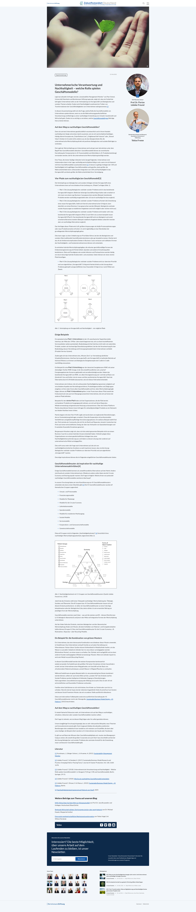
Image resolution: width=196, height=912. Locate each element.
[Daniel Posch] (77, 883)
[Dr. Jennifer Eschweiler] (56, 876)
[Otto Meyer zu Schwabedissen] (56, 883)
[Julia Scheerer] (49, 890)
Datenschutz (146, 903)
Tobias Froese (138, 140)
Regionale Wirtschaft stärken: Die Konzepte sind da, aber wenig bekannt (78, 809)
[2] (56, 760)
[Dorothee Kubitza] (84, 876)
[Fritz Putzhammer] (84, 883)
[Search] (143, 3)
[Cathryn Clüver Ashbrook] (49, 876)
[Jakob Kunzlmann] (49, 883)
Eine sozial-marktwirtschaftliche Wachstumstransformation (74, 816)
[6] (96, 533)
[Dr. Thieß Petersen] (70, 883)
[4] (56, 779)
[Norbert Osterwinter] (63, 883)
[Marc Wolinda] (84, 890)
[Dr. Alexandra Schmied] (56, 890)
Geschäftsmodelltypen (100, 118)
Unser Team (50, 871)
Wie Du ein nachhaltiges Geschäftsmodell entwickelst (91, 779)
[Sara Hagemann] (77, 876)
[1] (56, 753)
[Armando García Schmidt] (70, 876)
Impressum (187, 54)
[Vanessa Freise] (63, 876)
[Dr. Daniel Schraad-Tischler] (63, 890)
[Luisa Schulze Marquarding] (70, 890)
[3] (100, 178)
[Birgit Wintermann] (77, 890)
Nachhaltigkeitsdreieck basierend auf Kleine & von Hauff (75, 790)
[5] (83, 485)
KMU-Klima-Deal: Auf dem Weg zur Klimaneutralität (72, 803)
